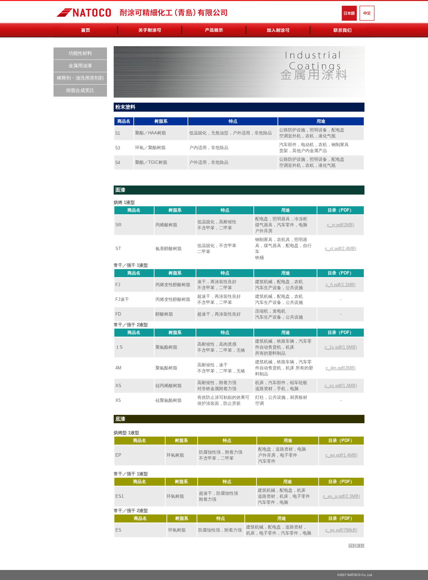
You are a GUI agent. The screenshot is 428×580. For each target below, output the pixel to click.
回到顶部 (356, 545)
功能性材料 (80, 53)
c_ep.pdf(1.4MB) (341, 455)
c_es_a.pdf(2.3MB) (341, 496)
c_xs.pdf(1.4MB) (341, 385)
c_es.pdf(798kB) (341, 530)
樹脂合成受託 (80, 90)
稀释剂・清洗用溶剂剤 (80, 78)
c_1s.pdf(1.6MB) (341, 347)
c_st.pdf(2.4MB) (340, 248)
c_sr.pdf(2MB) (340, 224)
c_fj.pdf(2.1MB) (340, 284)
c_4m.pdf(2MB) (340, 367)
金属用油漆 (80, 65)
